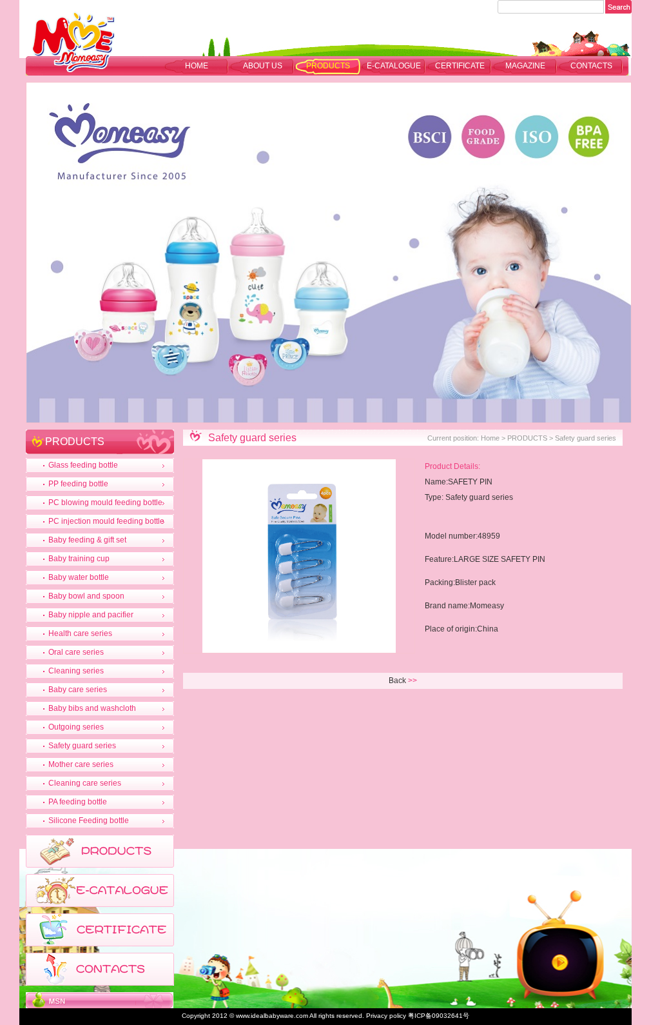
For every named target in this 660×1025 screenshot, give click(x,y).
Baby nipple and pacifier (90, 614)
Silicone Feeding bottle (88, 820)
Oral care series (76, 652)
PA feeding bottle (77, 801)
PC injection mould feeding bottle (106, 521)
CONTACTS (591, 65)
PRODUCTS (328, 65)
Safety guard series (82, 745)
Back (397, 680)
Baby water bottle (78, 577)
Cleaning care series (84, 783)
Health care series (80, 633)
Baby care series (77, 689)
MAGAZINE (525, 65)
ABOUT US (262, 65)
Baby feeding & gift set (87, 539)
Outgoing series (76, 726)
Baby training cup (79, 558)
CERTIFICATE (460, 65)
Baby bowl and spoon (86, 596)
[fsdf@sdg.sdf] (99, 1005)
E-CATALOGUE (394, 65)
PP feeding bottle (78, 483)
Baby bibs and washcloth (92, 708)
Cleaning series (76, 670)
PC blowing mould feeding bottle (105, 502)
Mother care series (80, 764)
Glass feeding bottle (83, 465)
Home (196, 65)
